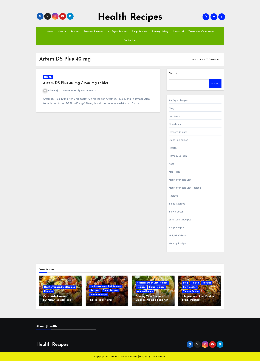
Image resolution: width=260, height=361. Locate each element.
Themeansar (158, 356)
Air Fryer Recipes (117, 31)
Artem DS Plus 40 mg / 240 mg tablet (75, 83)
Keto (171, 163)
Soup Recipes (139, 31)
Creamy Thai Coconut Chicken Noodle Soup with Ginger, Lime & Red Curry (152, 300)
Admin (51, 90)
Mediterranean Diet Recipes (185, 187)
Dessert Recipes (93, 31)
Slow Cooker (176, 211)
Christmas (175, 124)
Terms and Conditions (201, 31)
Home (49, 31)
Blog (171, 108)
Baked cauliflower (100, 300)
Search (174, 73)
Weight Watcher (178, 235)
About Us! (178, 31)
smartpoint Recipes (180, 219)
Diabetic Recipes (178, 140)
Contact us (130, 40)
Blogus (143, 356)
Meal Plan (174, 171)
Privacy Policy (160, 31)
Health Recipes (130, 17)
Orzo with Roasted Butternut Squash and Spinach (57, 300)
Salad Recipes (177, 203)
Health (62, 31)
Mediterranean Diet (180, 179)
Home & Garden (178, 156)
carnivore (174, 116)
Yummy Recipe (177, 243)
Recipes (75, 31)
